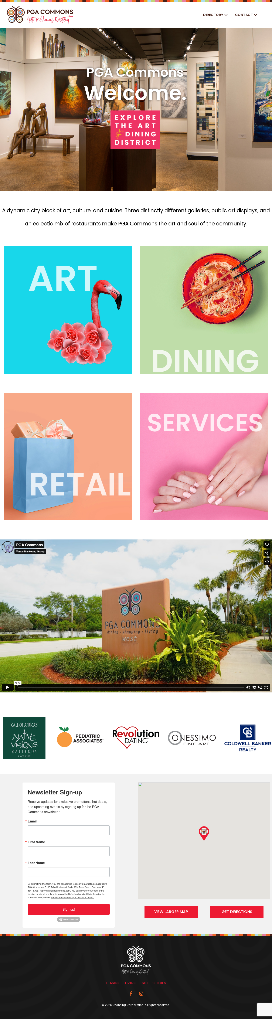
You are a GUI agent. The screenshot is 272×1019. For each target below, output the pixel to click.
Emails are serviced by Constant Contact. (72, 897)
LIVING (131, 983)
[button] (216, 15)
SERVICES (208, 422)
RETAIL (66, 484)
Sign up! (68, 909)
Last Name (36, 863)
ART (50, 278)
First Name (36, 842)
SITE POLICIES (154, 983)
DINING (207, 361)
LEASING (113, 983)
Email (32, 821)
